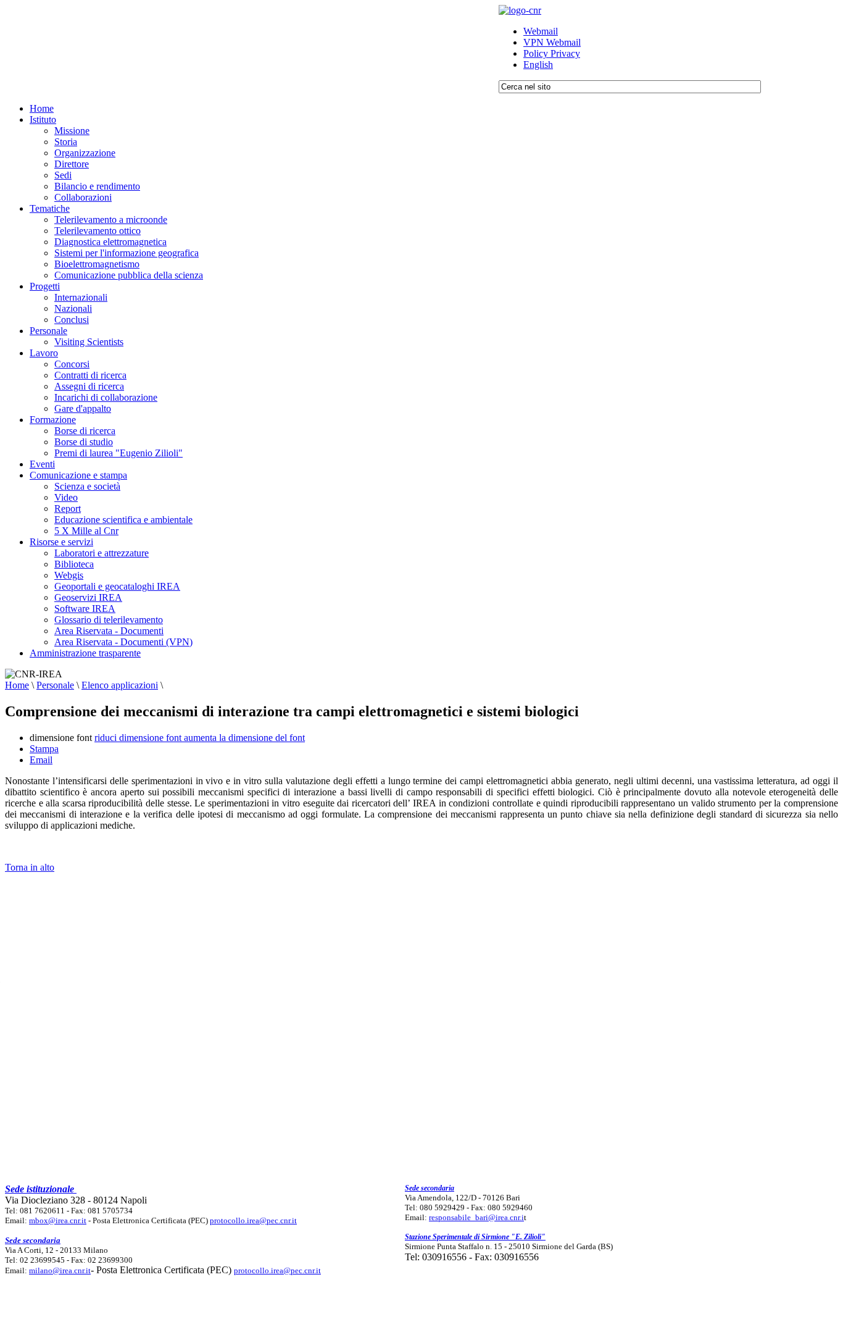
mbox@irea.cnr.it (57, 1220)
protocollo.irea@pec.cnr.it (253, 1220)
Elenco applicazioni (119, 685)
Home (17, 685)
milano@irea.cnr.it (60, 1270)
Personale (55, 685)
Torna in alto (29, 867)
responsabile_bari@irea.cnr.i (476, 1217)
